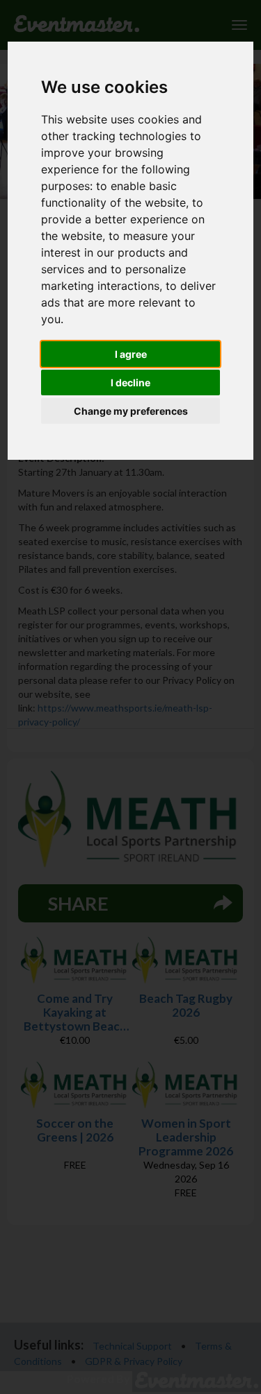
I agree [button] (131, 354)
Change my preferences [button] (131, 411)
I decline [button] (130, 382)
